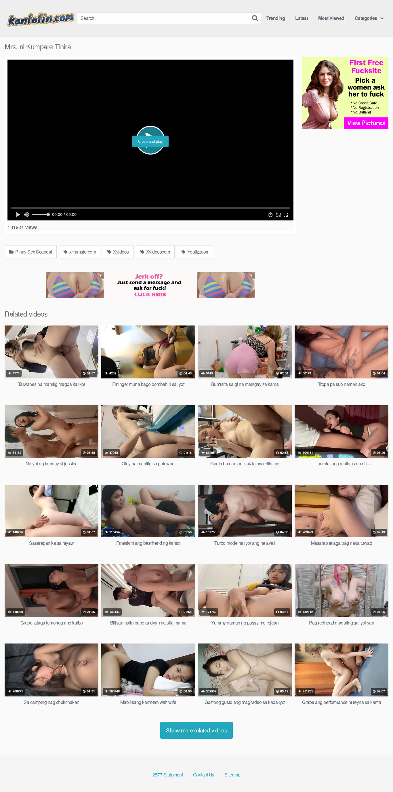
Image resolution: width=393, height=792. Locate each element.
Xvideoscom (157, 251)
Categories (366, 18)
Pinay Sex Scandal (33, 251)
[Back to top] (377, 773)
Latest (301, 18)
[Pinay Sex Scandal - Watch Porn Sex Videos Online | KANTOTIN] (41, 18)
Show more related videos (196, 730)
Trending (275, 18)
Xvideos (120, 251)
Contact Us (203, 774)
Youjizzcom (197, 251)
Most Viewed (331, 18)
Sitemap (232, 774)
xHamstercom (82, 251)
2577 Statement (167, 774)
